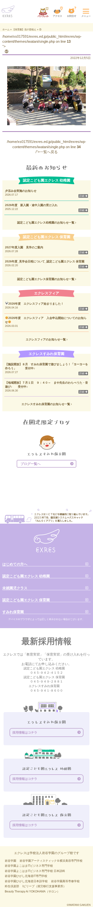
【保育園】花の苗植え (24, 29)
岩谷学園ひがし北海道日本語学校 (26, 881)
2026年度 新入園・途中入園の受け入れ (31, 205)
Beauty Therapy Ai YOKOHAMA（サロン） (32, 891)
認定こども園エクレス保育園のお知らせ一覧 (46, 279)
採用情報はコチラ (24, 732)
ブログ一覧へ (31, 464)
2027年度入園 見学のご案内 (24, 247)
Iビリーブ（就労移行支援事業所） (44, 886)
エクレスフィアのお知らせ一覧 (46, 339)
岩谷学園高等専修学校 (65, 881)
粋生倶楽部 (12, 886)
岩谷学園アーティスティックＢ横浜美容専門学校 (51, 860)
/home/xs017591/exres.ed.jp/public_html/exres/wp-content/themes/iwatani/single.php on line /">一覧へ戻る (46, 147)
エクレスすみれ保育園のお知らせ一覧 (46, 404)
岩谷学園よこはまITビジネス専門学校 (29, 865)
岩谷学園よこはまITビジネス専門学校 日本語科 (35, 871)
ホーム (6, 29)
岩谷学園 (10, 860)
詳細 (82, 195)
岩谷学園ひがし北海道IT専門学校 (26, 876)
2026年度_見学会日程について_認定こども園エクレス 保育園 (46, 261)
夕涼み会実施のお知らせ (20, 191)
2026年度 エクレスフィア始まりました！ (36, 303)
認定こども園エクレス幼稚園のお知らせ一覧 (46, 222)
